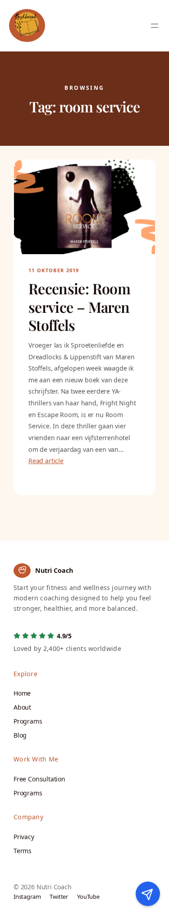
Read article (46, 460)
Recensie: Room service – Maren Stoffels (79, 306)
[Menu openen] (154, 25)
